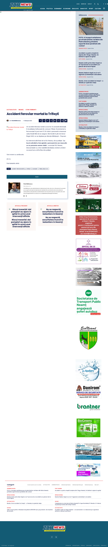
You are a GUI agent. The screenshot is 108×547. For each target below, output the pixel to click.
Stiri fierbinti (31, 109)
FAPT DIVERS (82, 59)
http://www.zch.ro (27, 186)
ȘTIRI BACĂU (68, 545)
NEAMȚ (21, 109)
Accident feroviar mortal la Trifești (21, 168)
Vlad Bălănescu (16, 120)
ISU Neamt (34, 168)
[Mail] (24, 195)
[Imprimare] (62, 120)
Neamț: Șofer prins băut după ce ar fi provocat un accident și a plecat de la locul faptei (90, 64)
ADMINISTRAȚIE (83, 48)
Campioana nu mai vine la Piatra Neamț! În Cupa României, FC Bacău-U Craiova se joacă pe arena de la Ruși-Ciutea (78, 504)
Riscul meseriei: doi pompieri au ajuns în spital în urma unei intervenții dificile (21, 223)
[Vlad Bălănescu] (8, 121)
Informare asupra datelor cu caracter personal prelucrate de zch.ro (54, 534)
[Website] (26, 195)
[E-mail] (58, 120)
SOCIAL (9, 507)
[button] (98, 4)
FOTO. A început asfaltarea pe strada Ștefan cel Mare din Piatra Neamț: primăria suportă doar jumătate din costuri (91, 41)
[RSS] (105, 4)
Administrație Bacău (66, 485)
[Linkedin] (54, 120)
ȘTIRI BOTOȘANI (75, 545)
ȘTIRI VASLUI (103, 545)
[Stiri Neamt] (21, 5)
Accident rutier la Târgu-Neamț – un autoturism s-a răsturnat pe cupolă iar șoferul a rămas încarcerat (77, 510)
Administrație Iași (89, 485)
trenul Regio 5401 (43, 168)
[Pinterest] (47, 120)
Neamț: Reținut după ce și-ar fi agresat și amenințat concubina (90, 73)
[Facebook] (104, 4)
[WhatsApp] (51, 120)
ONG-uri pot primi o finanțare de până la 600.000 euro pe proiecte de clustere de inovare (30, 510)
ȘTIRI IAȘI (83, 545)
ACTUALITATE (12, 109)
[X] (44, 120)
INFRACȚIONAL (82, 69)
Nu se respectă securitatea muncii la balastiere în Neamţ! (52, 219)
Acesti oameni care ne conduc (34, 485)
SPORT (57, 501)
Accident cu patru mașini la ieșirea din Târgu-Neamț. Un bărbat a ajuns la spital (89, 54)
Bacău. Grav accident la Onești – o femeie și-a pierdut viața (91, 82)
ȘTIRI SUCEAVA (96, 545)
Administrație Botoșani (77, 485)
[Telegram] (65, 120)
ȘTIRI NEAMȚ (89, 545)
